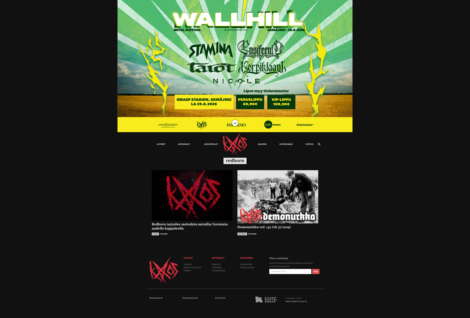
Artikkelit (217, 267)
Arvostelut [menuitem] (211, 144)
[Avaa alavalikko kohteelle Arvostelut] (220, 144)
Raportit (216, 264)
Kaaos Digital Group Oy (296, 301)
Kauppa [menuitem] (262, 144)
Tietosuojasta (247, 267)
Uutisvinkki (246, 264)
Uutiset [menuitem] (161, 144)
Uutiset (188, 264)
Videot (187, 270)
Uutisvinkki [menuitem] (286, 144)
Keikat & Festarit (192, 267)
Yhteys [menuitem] (309, 144)
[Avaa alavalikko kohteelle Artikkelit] (192, 144)
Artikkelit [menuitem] (184, 144)
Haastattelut (218, 270)
